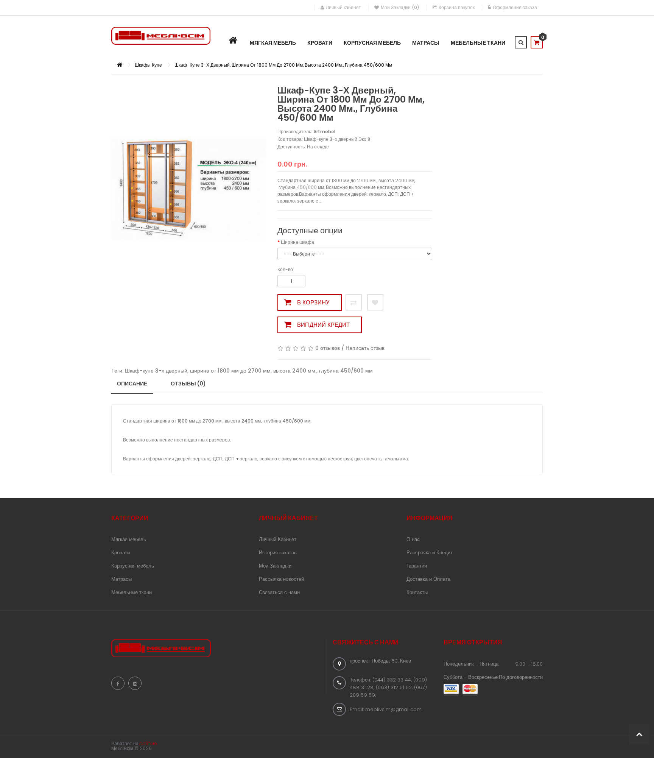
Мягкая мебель (128, 539)
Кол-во (285, 269)
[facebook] (118, 683)
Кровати (120, 552)
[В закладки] (375, 302)
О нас (413, 539)
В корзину (313, 302)
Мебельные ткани (131, 592)
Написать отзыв (365, 348)
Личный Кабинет (277, 539)
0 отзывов (327, 348)
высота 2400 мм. (294, 370)
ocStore (148, 743)
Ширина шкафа (297, 242)
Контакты (417, 592)
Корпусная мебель (132, 565)
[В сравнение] (354, 302)
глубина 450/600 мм (346, 370)
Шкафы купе (148, 65)
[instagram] (135, 683)
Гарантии (416, 565)
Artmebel (324, 131)
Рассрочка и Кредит (429, 552)
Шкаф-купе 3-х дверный (156, 370)
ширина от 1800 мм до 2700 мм (230, 370)
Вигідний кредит (323, 325)
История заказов (278, 552)
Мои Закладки (275, 565)
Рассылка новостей (281, 579)
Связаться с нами (279, 592)
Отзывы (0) (188, 383)
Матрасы (121, 579)
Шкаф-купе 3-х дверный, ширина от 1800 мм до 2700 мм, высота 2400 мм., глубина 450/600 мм (283, 65)
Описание (132, 383)
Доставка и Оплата (428, 579)
